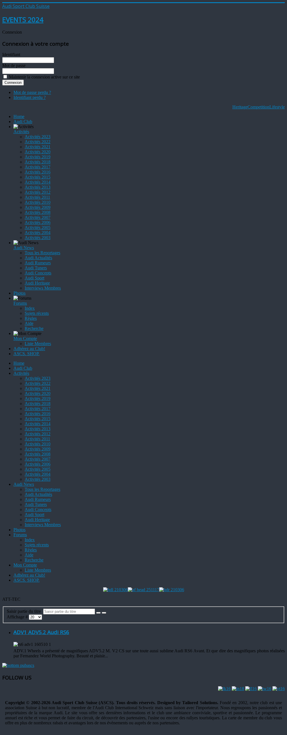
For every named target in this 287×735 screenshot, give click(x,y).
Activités (21, 131)
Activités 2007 (37, 217)
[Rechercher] (98, 613)
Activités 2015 (37, 177)
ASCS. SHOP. (26, 353)
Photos (19, 293)
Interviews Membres (43, 288)
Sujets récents (37, 313)
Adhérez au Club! (29, 348)
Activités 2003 (37, 237)
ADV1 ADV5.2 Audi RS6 (41, 631)
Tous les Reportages (42, 252)
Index (30, 308)
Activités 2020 (37, 151)
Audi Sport (34, 278)
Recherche (34, 328)
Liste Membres (38, 343)
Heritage (239, 107)
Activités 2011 (37, 197)
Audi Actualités (38, 257)
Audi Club (22, 121)
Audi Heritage (37, 283)
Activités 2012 (37, 192)
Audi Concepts (38, 273)
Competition (258, 107)
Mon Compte (25, 338)
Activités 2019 (37, 156)
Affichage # (18, 616)
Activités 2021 (37, 146)
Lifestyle (277, 107)
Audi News (23, 247)
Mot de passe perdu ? (32, 92)
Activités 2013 (37, 187)
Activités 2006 (37, 222)
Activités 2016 (37, 172)
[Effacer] (104, 613)
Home (18, 116)
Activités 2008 (37, 212)
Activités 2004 (37, 232)
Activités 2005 (37, 227)
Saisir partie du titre (25, 611)
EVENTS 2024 (22, 19)
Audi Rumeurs (38, 262)
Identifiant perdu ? (29, 97)
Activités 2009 (37, 207)
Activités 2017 (37, 167)
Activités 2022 (37, 141)
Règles (31, 318)
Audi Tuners (36, 267)
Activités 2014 (37, 182)
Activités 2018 (37, 162)
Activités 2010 (37, 202)
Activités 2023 (37, 136)
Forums (20, 303)
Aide (29, 323)
